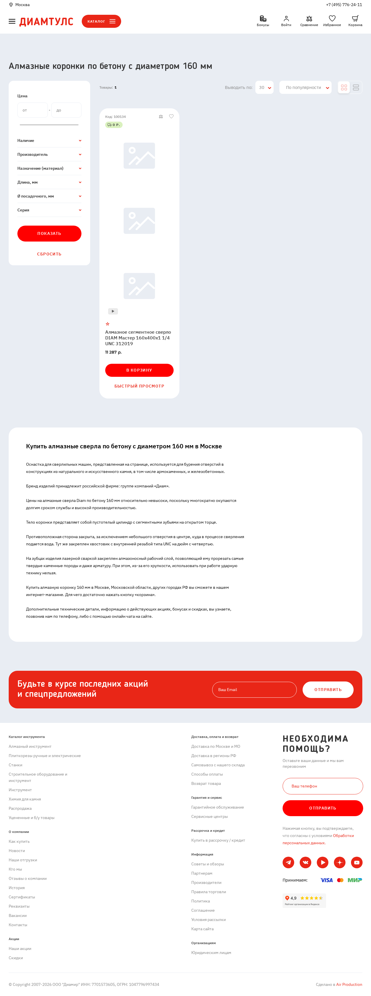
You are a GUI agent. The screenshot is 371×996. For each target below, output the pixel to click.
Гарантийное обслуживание (217, 807)
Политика (200, 901)
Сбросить (49, 254)
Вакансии (18, 915)
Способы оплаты (207, 774)
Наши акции (20, 948)
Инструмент (20, 789)
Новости (17, 850)
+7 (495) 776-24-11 (344, 4)
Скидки (16, 957)
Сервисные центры (209, 816)
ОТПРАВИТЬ (328, 689)
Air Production (348, 984)
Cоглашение (203, 910)
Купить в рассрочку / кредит (218, 840)
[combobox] (264, 87)
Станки (15, 764)
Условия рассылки (208, 919)
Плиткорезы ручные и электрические (45, 755)
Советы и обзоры (207, 864)
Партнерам (201, 873)
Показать (49, 233)
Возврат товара (206, 783)
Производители (206, 882)
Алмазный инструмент (30, 746)
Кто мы (15, 869)
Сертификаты (22, 897)
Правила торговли (208, 891)
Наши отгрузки (23, 859)
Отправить (323, 808)
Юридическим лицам (211, 952)
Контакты (18, 924)
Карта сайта (202, 928)
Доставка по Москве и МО (215, 746)
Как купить (19, 841)
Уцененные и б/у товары (31, 817)
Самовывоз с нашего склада (218, 764)
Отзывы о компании (28, 878)
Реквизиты (19, 906)
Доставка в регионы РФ (213, 755)
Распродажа (20, 808)
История (17, 887)
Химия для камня (25, 799)
